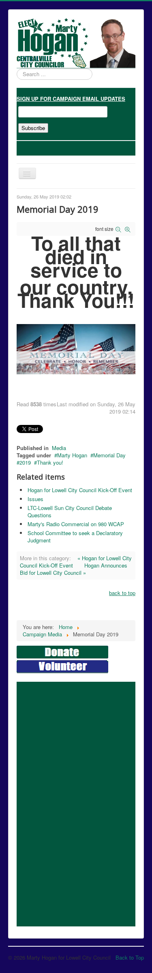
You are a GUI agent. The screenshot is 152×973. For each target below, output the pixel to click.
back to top (122, 593)
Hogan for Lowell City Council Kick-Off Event (80, 490)
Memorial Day (109, 455)
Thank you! (50, 462)
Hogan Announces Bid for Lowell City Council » (73, 568)
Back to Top (130, 957)
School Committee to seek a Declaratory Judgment (75, 536)
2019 (25, 462)
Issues (35, 499)
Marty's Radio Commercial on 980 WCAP (76, 524)
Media (59, 448)
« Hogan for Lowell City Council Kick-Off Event (76, 561)
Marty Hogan (72, 455)
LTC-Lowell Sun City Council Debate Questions (70, 511)
